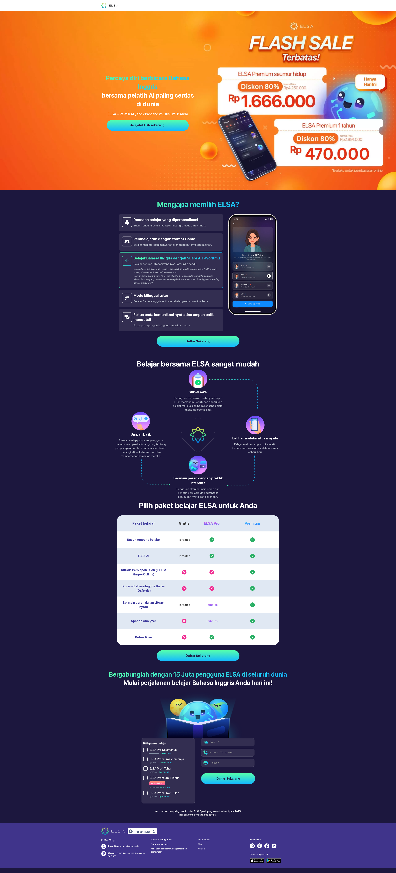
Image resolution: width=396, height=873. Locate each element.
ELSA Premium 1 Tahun (164, 778)
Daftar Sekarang (198, 341)
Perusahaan (204, 839)
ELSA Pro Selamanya (163, 750)
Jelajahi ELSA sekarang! (148, 125)
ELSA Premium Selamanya (166, 759)
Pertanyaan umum (159, 844)
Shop (200, 844)
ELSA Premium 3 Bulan (164, 793)
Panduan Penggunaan (161, 839)
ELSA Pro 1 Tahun (160, 768)
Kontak (201, 848)
